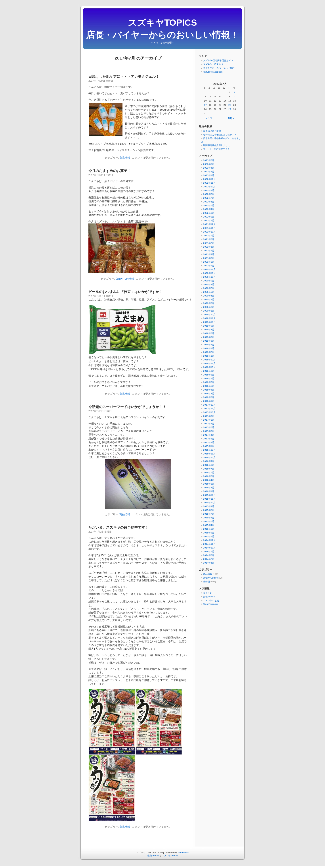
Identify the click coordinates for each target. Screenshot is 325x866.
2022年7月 (208, 198)
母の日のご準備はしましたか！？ (219, 134)
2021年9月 (208, 235)
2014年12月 (209, 540)
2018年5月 (208, 386)
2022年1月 (208, 220)
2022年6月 (208, 201)
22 (229, 105)
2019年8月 (208, 329)
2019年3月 (208, 348)
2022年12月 (209, 179)
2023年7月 (208, 160)
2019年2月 (208, 352)
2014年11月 (209, 544)
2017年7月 (208, 423)
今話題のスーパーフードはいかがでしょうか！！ (127, 407)
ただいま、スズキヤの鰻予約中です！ (118, 527)
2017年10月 (209, 412)
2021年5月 (208, 250)
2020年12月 (209, 269)
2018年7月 (208, 378)
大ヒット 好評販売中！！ (216, 149)
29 (229, 109)
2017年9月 (208, 416)
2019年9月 (208, 326)
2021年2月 (208, 262)
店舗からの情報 (124, 278)
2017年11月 (209, 408)
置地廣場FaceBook (212, 72)
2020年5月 (208, 295)
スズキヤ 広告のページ (215, 64)
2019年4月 (208, 344)
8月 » (231, 118)
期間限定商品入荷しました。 (217, 145)
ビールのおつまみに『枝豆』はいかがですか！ (125, 292)
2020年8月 (208, 284)
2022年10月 (209, 186)
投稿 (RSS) (153, 855)
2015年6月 (208, 517)
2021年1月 (208, 265)
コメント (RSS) (170, 855)
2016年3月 (208, 484)
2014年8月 (208, 555)
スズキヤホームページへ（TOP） (220, 68)
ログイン (207, 593)
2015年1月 (208, 536)
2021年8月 (208, 239)
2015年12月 (209, 495)
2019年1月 (208, 356)
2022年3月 (208, 213)
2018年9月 (208, 371)
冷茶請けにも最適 (212, 131)
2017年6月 (208, 427)
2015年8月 (208, 510)
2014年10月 (209, 548)
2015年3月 (208, 529)
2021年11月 (209, 228)
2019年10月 (209, 322)
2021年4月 (208, 254)
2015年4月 (208, 525)
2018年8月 (208, 374)
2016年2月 (208, 487)
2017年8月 (208, 420)
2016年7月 (208, 469)
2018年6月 (208, 382)
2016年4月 (208, 480)
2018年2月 (208, 397)
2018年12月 (209, 359)
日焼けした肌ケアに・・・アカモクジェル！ (123, 76)
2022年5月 (208, 205)
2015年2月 (208, 532)
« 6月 (209, 118)
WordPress (183, 852)
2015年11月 (209, 499)
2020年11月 (209, 273)
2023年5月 (208, 164)
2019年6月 (208, 337)
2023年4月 (208, 168)
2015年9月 (208, 506)
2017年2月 (208, 442)
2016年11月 (209, 453)
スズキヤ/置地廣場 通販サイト (218, 60)
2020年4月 (208, 299)
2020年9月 (208, 280)
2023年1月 (208, 175)
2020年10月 (209, 277)
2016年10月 (209, 457)
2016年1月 (208, 491)
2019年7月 (208, 333)
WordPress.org (210, 604)
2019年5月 (208, 341)
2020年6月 (208, 292)
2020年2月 (208, 307)
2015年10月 (209, 502)
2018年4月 (208, 390)
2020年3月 (208, 303)
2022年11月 (209, 183)
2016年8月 (208, 465)
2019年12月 (209, 314)
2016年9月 (208, 461)
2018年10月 (209, 367)
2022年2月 (208, 217)
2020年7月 (208, 288)
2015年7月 (208, 514)
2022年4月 (208, 209)
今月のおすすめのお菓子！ (109, 171)
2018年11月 (209, 363)
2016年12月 (209, 450)
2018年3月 (208, 393)
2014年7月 (208, 559)
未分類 (206, 581)
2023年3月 (208, 171)
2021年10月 (209, 232)
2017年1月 (208, 446)
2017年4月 (208, 435)
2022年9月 (208, 190)
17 (205, 105)
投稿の (209, 596)
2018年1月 (208, 401)
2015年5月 (208, 521)
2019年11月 (209, 318)
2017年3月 (208, 438)
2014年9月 (208, 551)
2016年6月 (208, 472)
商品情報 (124, 157)
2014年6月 (208, 563)
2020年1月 (208, 311)
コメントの (211, 600)
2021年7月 (208, 243)
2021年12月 (209, 224)
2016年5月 (208, 476)
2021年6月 (208, 247)
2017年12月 (209, 405)
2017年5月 (208, 431)
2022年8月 (208, 194)
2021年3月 (208, 258)
